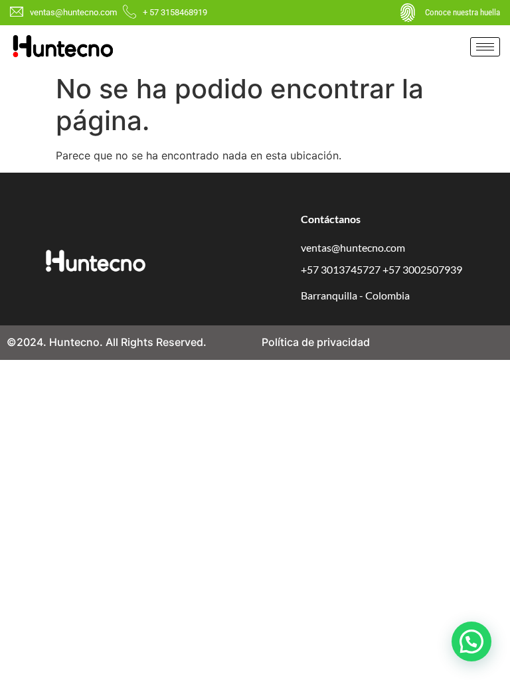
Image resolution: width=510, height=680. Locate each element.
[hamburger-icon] (485, 46)
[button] (471, 641)
